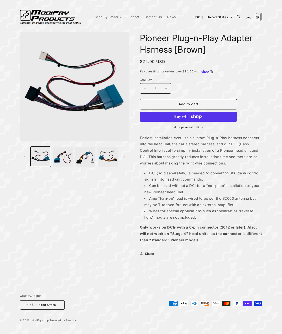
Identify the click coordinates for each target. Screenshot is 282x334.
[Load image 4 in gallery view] (108, 157)
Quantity (146, 79)
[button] (108, 17)
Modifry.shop (40, 320)
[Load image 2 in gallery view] (63, 157)
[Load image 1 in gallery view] (41, 157)
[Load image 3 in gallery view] (85, 157)
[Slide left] (25, 157)
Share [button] (149, 253)
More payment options (188, 127)
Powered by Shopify (63, 320)
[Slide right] (124, 157)
